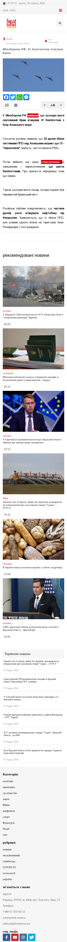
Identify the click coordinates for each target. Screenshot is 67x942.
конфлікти (9, 810)
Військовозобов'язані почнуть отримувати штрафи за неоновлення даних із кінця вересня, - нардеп (31, 378)
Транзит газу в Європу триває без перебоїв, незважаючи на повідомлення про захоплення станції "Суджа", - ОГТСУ (32, 505)
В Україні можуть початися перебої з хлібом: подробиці (32, 567)
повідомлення (51, 162)
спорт (6, 816)
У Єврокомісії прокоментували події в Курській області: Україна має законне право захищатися (32, 441)
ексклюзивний (11, 855)
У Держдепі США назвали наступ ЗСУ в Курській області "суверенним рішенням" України (33, 316)
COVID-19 (9, 867)
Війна (6, 804)
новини (7, 849)
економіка (9, 787)
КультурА (9, 822)
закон (6, 799)
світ (5, 834)
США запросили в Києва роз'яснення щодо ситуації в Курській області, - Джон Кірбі (31, 628)
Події (6, 828)
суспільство (10, 793)
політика (8, 781)
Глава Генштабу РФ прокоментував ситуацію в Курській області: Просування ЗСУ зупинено (30, 680)
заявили (33, 115)
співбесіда (9, 861)
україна (7, 879)
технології (9, 873)
